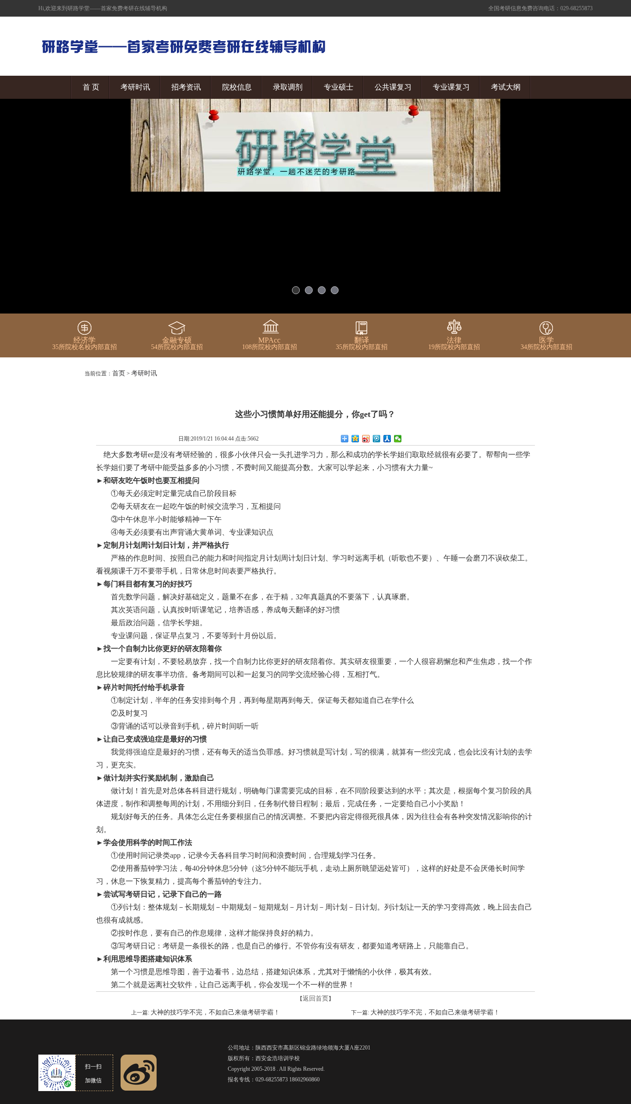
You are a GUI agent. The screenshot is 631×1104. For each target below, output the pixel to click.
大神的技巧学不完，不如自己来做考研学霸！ (215, 1012)
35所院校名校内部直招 (84, 343)
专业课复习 (451, 87)
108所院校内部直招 (269, 343)
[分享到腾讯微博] (377, 438)
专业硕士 (338, 87)
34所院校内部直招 (546, 343)
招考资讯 (186, 87)
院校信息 (237, 87)
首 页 (91, 87)
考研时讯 (135, 87)
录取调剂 (288, 87)
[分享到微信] (398, 438)
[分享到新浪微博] (366, 438)
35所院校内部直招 (362, 343)
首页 (118, 373)
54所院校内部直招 (177, 343)
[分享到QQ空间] (355, 438)
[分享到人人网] (387, 438)
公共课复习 (393, 87)
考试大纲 (506, 87)
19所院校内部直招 (454, 343)
